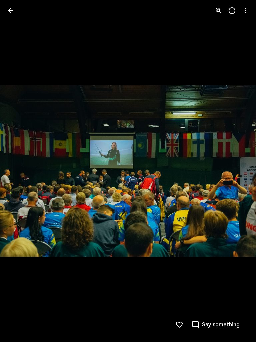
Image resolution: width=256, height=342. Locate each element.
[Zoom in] (218, 10)
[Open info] (232, 10)
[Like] (179, 325)
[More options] (245, 10)
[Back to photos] (11, 11)
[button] (18, 171)
